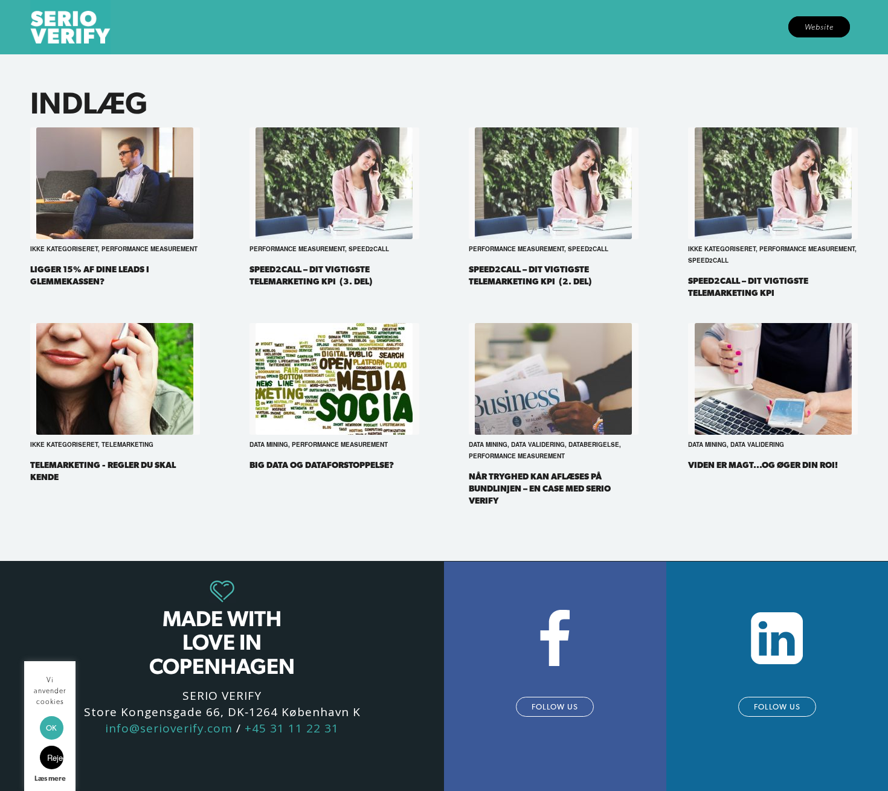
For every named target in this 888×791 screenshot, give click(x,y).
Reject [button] (55, 757)
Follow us (555, 706)
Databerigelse (593, 444)
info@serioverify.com (169, 728)
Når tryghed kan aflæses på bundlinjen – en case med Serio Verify (540, 488)
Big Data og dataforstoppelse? (321, 465)
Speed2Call (369, 249)
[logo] (70, 27)
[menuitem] (819, 27)
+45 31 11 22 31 (292, 728)
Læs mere (50, 778)
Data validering (538, 444)
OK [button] (51, 727)
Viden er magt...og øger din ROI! (763, 465)
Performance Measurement (149, 249)
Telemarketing (127, 444)
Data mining (268, 444)
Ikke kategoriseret (64, 249)
